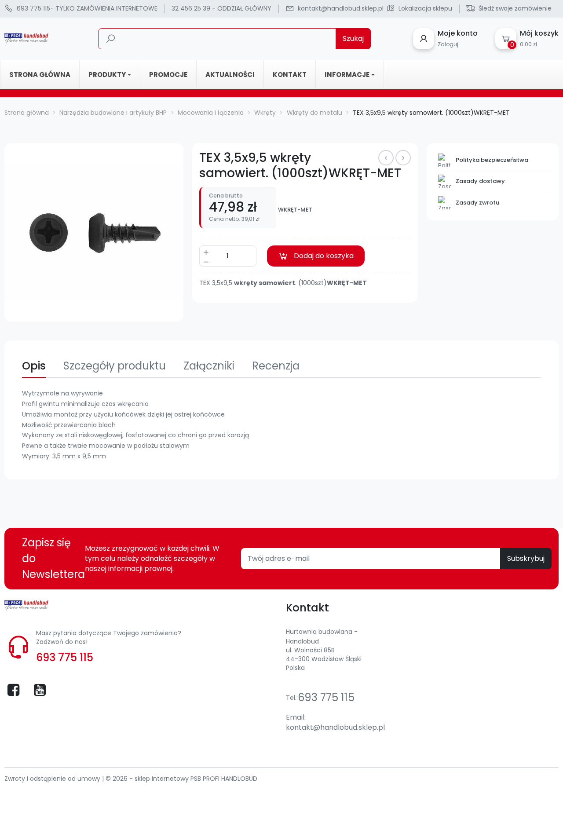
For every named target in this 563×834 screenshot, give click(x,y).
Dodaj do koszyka (324, 256)
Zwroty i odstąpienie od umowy (53, 778)
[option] (93, 232)
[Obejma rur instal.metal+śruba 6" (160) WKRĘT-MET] (386, 157)
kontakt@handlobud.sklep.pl (335, 727)
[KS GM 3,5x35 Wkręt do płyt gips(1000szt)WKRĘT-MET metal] (403, 157)
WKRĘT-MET (295, 210)
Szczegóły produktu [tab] (114, 365)
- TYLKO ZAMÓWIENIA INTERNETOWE (87, 8)
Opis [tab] (34, 365)
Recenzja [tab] (276, 365)
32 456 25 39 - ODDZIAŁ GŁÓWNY (221, 8)
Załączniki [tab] (208, 365)
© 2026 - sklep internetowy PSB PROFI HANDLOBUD (181, 778)
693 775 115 (64, 657)
